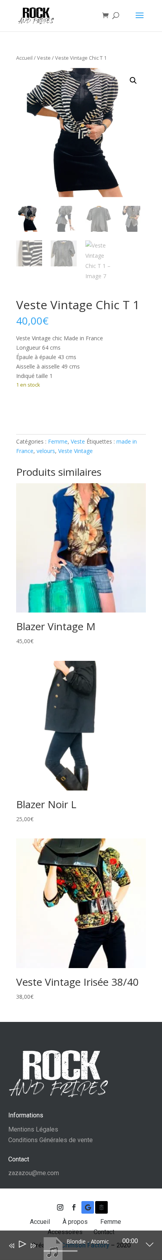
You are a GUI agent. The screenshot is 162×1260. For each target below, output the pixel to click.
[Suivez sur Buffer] (101, 1207)
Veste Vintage (75, 451)
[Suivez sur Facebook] (74, 1207)
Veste (44, 57)
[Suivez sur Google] (87, 1207)
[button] (133, 80)
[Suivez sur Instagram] (60, 1207)
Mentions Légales (33, 1129)
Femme (58, 441)
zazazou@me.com (33, 1173)
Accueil (24, 57)
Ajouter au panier (57, 408)
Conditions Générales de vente (50, 1140)
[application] (75, 1247)
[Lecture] (22, 1246)
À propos (76, 1221)
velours (46, 451)
